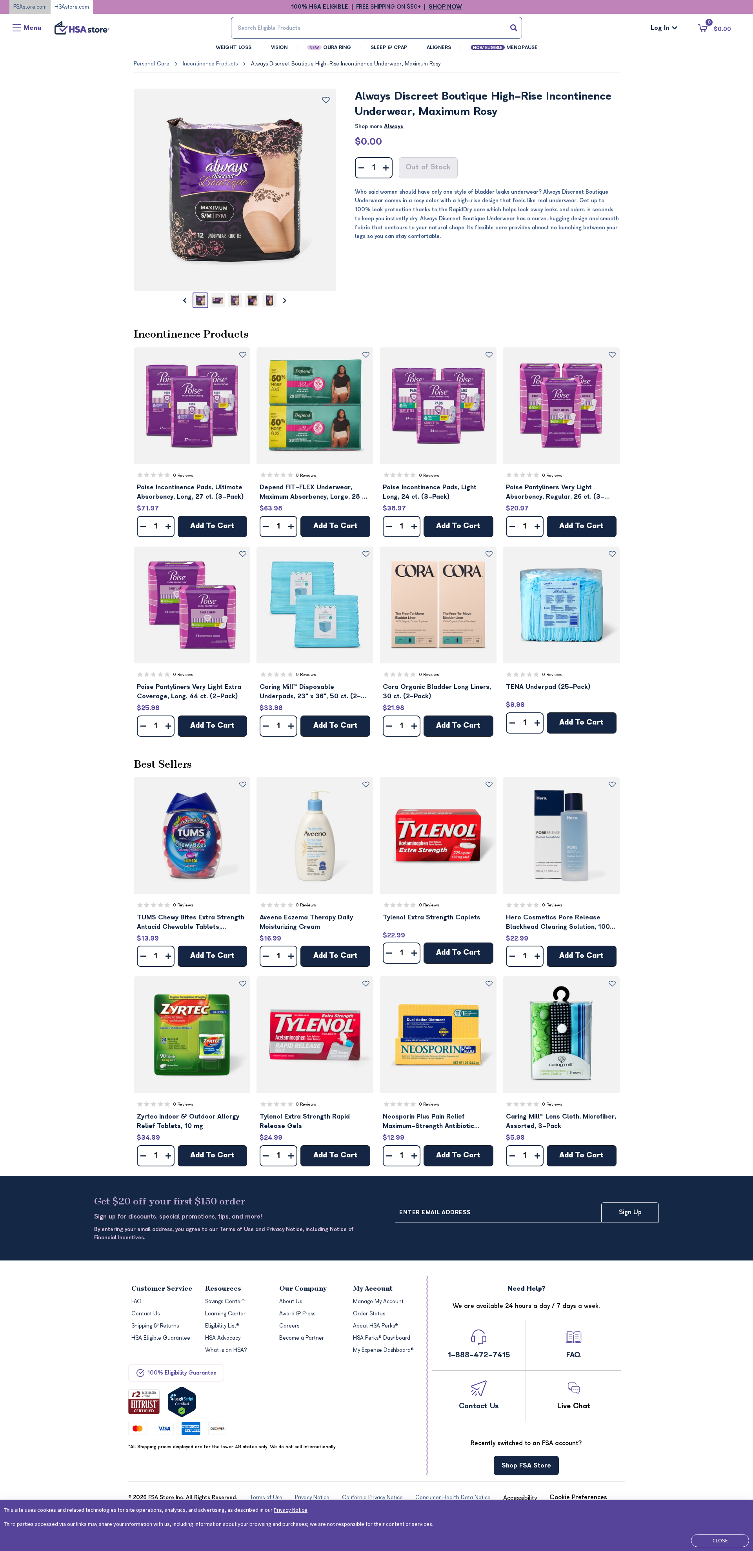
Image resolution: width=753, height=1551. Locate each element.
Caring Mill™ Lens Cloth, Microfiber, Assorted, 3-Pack (561, 1121)
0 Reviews (183, 475)
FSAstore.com (30, 7)
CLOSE (720, 1540)
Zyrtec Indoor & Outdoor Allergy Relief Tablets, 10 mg (188, 1121)
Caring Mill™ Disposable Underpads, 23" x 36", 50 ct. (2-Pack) (310, 692)
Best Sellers (163, 764)
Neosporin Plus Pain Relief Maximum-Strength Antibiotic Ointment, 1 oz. (428, 1122)
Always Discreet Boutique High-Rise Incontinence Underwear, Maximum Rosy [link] (345, 63)
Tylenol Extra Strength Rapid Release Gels (305, 1121)
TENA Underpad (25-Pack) (548, 686)
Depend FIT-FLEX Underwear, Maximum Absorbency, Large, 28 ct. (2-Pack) (315, 492)
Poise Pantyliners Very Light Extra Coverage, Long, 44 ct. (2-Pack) (189, 691)
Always (394, 126)
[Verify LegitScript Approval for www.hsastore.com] (181, 1401)
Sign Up (630, 1212)
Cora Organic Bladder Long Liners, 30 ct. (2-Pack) (437, 691)
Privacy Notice (290, 1509)
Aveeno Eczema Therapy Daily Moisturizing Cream (306, 922)
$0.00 (368, 141)
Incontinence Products (210, 63)
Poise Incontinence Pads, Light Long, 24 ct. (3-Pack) (430, 492)
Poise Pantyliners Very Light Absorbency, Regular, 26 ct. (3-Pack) (555, 492)
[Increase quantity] (386, 168)
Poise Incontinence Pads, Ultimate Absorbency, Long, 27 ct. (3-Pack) (190, 492)
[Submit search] (513, 27)
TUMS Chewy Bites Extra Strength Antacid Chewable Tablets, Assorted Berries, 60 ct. (190, 923)
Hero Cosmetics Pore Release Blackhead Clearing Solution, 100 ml (558, 923)
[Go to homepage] (82, 28)
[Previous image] (184, 300)
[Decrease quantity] (361, 168)
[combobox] (376, 28)
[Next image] (285, 300)
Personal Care (151, 63)
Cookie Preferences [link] (578, 1497)
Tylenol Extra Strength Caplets (431, 917)
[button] (192, 405)
